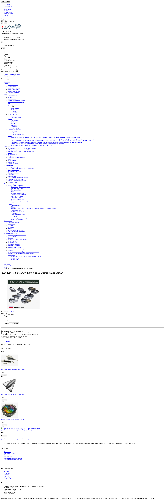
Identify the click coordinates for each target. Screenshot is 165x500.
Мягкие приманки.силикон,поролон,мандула (21, 151)
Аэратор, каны (12, 236)
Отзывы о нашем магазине (12, 74)
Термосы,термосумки (17, 188)
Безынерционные (13, 85)
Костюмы (14, 213)
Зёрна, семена (12, 160)
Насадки (10, 156)
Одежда (10, 204)
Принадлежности (9, 165)
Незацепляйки (15, 128)
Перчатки (14, 216)
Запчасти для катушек (14, 91)
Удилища (6, 94)
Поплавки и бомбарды (14, 129)
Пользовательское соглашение (13, 458)
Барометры (11, 227)
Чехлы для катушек (13, 89)
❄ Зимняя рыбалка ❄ (10, 233)
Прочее (13, 202)
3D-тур (6, 10)
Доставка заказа (8, 13)
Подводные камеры (13, 222)
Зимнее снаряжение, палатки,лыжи (18, 239)
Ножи (12, 191)
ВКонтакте (7, 473)
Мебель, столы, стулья (17, 199)
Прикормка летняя (13, 163)
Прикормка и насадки (10, 154)
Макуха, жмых (12, 162)
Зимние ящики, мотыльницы (16, 248)
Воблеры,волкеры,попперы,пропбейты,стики (21, 150)
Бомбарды (14, 133)
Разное (10, 136)
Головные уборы (16, 210)
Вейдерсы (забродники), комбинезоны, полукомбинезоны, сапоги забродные (33, 208)
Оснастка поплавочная (17, 134)
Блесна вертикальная (14, 244)
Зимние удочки (12, 241)
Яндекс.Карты (8, 478)
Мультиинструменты (17, 196)
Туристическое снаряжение (16, 185)
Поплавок (14, 131)
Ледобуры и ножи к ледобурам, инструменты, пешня (23, 252)
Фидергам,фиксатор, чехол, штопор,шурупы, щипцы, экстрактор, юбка (32, 145)
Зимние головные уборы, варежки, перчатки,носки (26, 256)
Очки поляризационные (18, 214)
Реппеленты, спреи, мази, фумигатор (22, 201)
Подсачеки (11, 174)
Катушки (6, 83)
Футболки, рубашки (17, 219)
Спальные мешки (16, 205)
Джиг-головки (15, 108)
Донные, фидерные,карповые (16, 100)
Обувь (13, 207)
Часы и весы (11, 224)
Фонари (10, 228)
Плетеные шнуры (16, 117)
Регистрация (8, 4)
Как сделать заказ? (9, 15)
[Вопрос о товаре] (1, 330)
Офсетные (14, 125)
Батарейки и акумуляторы (15, 230)
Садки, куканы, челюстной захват (18, 177)
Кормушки (14, 109)
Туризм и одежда (9, 184)
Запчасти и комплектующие (16, 102)
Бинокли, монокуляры (17, 193)
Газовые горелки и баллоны (19, 194)
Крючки (10, 119)
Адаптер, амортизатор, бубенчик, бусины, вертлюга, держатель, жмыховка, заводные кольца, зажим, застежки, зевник (45, 137)
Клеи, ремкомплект (13, 170)
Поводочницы (12, 176)
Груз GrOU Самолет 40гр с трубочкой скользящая (15, 438)
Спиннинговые (12, 95)
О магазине (7, 9)
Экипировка (11, 255)
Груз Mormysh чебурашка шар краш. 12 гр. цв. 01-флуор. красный (20, 429)
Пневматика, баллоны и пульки (20, 187)
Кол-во (6, 323)
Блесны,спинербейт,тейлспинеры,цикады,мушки (22, 148)
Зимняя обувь (15, 258)
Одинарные (14, 120)
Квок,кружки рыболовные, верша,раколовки (21, 168)
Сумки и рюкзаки (16, 197)
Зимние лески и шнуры (14, 247)
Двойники (14, 122)
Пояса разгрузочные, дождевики (20, 218)
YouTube (6, 476)
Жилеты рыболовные (17, 211)
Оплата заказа (8, 12)
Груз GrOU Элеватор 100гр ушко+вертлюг (13, 369)
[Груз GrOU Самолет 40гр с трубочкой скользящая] (23, 309)
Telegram (6, 471)
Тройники (14, 123)
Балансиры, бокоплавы (14, 245)
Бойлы (9, 159)
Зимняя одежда (15, 259)
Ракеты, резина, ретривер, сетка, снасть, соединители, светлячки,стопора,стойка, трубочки (37, 143)
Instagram (6, 474)
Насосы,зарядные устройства (16, 231)
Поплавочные (12, 99)
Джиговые (14, 126)
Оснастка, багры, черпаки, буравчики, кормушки (22, 253)
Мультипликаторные (14, 88)
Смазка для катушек (13, 92)
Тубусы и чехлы (12, 182)
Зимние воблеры (12, 242)
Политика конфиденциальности (13, 459)
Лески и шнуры (12, 114)
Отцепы (13, 111)
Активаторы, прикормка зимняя (17, 235)
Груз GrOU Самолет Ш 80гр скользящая (12, 394)
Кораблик (10, 97)
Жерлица (10, 238)
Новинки (7, 82)
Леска (12, 116)
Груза (5, 267)
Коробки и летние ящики (15, 171)
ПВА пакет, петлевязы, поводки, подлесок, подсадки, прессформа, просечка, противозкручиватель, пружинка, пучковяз (46, 142)
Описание (7, 341)
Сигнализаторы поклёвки (15, 179)
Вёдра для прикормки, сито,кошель (18, 167)
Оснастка (7, 103)
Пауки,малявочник (13, 173)
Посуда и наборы (16, 190)
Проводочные (12, 86)
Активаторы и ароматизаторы (16, 157)
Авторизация (8, 6)
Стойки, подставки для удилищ (17, 180)
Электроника (8, 221)
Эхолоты (10, 225)
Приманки (7, 146)
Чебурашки (14, 112)
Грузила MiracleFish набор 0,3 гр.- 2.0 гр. (12, 419)
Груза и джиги (12, 105)
